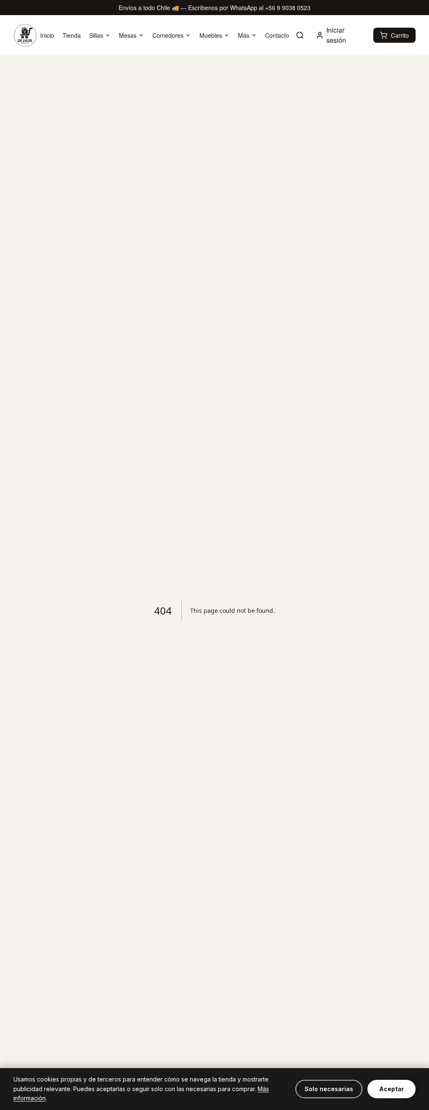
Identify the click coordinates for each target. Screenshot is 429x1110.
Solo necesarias (329, 1088)
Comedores (167, 35)
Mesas (128, 35)
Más (243, 35)
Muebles (210, 35)
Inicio (47, 35)
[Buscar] (300, 35)
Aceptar (391, 1088)
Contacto (277, 35)
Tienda (71, 35)
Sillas (96, 35)
